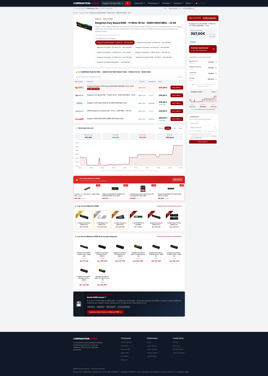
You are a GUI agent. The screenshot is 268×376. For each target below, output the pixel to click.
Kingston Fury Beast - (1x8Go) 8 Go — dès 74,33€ (114, 52)
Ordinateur (178, 3)
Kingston (98, 19)
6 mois (168, 128)
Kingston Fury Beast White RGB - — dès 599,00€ (113, 62)
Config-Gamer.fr (178, 349)
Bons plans (176, 346)
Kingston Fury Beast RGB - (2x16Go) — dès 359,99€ (154, 57)
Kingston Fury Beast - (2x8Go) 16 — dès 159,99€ (152, 47)
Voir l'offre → (176, 87)
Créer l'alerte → (203, 142)
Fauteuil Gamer (152, 356)
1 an (174, 128)
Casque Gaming (152, 353)
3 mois (160, 128)
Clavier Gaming (152, 349)
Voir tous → (177, 179)
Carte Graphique (126, 342)
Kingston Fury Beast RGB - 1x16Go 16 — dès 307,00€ (115, 42)
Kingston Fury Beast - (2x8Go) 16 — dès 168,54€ (154, 42)
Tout (180, 128)
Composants (139, 3)
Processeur (125, 346)
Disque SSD (125, 353)
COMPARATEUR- (86, 3)
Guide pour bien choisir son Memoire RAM (104, 312)
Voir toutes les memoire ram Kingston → (169, 236)
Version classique (179, 353)
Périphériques (154, 3)
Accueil (75, 13)
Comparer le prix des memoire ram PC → (169, 206)
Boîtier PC (124, 360)
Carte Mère (124, 356)
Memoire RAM (83, 13)
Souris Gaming (152, 346)
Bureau (189, 3)
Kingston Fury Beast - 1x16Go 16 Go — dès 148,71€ (152, 52)
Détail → (214, 92)
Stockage (166, 3)
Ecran (149, 342)
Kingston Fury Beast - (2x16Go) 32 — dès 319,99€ (114, 47)
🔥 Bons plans (201, 3)
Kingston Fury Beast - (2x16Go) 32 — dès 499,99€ (114, 57)
